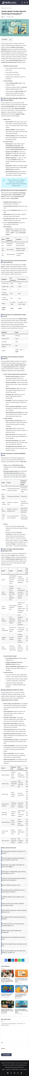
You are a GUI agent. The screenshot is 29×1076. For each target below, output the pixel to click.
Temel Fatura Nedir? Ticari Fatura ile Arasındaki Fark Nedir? (21, 980)
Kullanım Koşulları (23, 1069)
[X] (9, 960)
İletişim (3, 1069)
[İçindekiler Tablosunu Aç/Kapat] (9, 39)
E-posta (3, 1048)
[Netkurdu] (9, 2)
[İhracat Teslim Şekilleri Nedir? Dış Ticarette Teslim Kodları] (21, 1004)
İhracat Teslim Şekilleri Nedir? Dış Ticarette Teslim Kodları (21, 1011)
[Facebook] (6, 960)
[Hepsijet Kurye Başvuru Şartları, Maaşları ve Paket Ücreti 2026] (7, 1004)
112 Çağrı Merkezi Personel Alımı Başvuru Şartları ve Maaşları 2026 (7, 980)
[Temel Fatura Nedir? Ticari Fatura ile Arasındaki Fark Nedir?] (21, 973)
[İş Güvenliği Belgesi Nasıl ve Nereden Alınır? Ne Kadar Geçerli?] (21, 989)
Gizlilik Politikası (15, 1069)
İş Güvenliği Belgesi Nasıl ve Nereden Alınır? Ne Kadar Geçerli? (21, 995)
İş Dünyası (10, 8)
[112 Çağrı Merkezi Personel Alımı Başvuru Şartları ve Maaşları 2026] (7, 973)
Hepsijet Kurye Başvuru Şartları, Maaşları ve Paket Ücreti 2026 (7, 1011)
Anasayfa (4, 8)
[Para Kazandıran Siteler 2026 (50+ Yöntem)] (7, 989)
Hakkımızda (8, 1069)
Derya (4, 16)
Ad (2, 1042)
